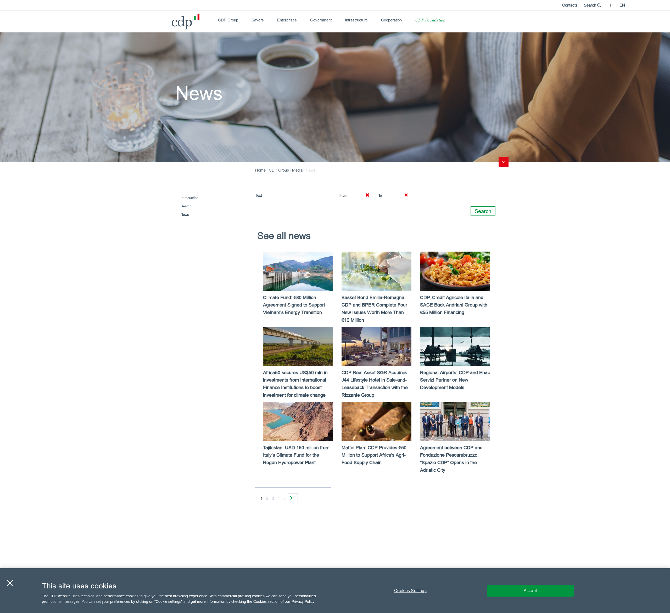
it (611, 5)
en (622, 5)
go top (504, 162)
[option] (377, 367)
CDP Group (228, 20)
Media (297, 170)
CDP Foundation (430, 20)
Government (321, 20)
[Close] (9, 583)
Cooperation (391, 20)
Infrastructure (356, 20)
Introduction (189, 198)
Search (590, 5)
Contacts (570, 5)
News (185, 214)
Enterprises (287, 20)
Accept (530, 590)
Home (260, 170)
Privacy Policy (303, 601)
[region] (335, 590)
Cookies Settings (410, 590)
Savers (258, 20)
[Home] (174, 20)
